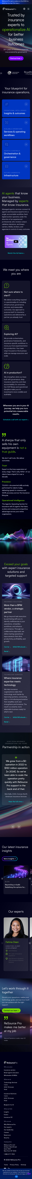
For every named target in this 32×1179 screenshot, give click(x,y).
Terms (6, 1165)
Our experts (8, 1127)
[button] (13, 827)
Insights (6, 1112)
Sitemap (23, 1165)
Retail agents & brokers (11, 1072)
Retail (5, 1089)
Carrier (6, 1085)
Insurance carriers (9, 1070)
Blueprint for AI (9, 1105)
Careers (6, 1132)
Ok (16, 1176)
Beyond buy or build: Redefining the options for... (15, 886)
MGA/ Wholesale (9, 1087)
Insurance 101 (8, 1117)
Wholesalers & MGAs (10, 1075)
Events (6, 1114)
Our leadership (8, 1130)
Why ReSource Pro (10, 1124)
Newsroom (7, 1135)
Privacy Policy (14, 1165)
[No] (29, 1174)
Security (6, 1138)
